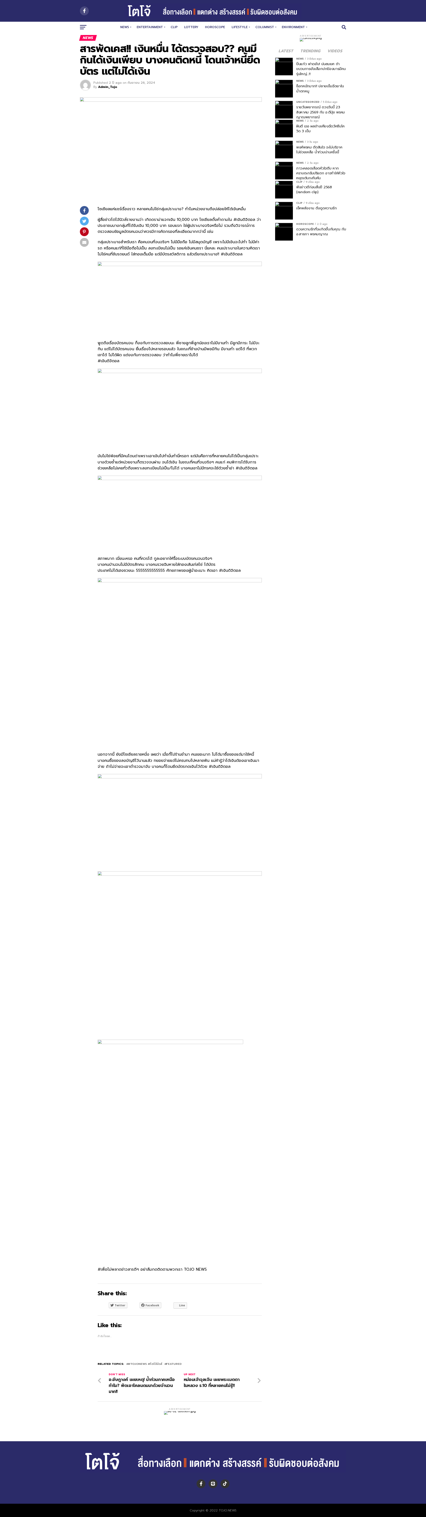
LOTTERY (191, 27)
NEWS (124, 27)
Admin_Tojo (107, 87)
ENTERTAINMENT (150, 27)
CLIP (174, 27)
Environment (293, 27)
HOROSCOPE (215, 27)
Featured (173, 1364)
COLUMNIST (264, 27)
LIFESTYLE (240, 27)
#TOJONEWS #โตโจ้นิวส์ (145, 1364)
